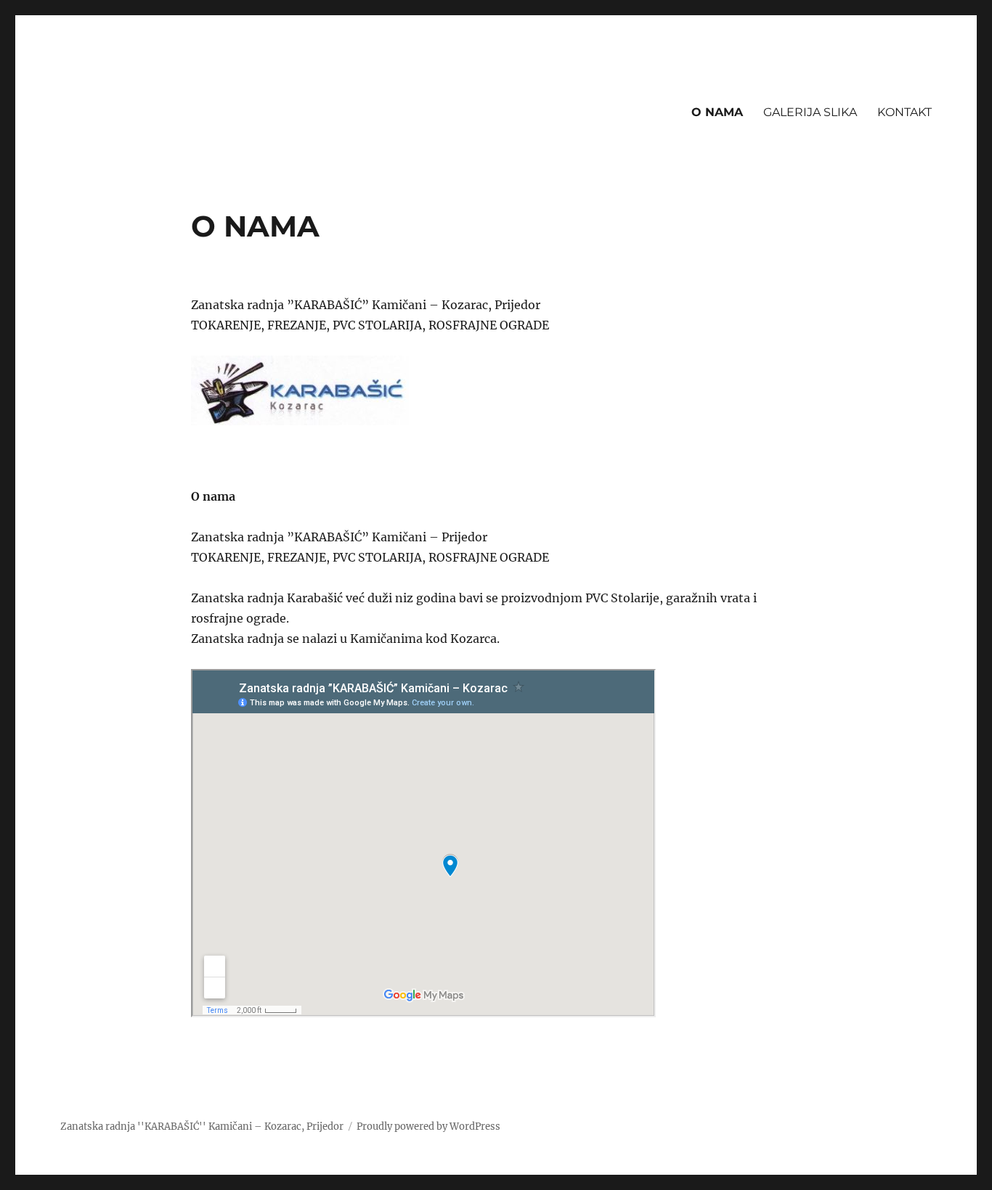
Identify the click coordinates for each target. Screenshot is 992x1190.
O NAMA (717, 112)
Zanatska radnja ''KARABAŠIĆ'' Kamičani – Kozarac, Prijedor (201, 1126)
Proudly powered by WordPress (428, 1126)
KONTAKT (904, 112)
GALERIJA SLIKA (810, 112)
